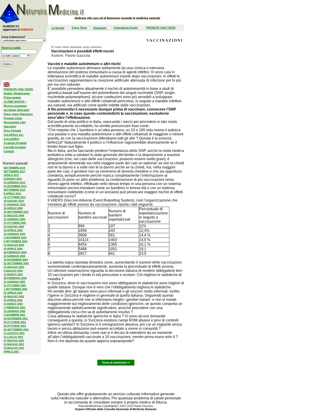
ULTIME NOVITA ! (15, 101)
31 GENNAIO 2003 (14, 281)
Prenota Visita (13, 118)
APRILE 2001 (11, 351)
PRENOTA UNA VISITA (161, 27)
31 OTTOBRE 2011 (15, 197)
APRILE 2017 (11, 175)
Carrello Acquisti (15, 147)
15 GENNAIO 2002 (14, 311)
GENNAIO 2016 (13, 178)
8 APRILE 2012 (12, 193)
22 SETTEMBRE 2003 (16, 263)
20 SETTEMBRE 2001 (16, 329)
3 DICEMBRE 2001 (14, 314)
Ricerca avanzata (15, 106)
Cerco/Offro (11, 139)
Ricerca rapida (11, 47)
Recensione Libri (15, 122)
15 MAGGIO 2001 (14, 348)
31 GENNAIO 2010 (14, 204)
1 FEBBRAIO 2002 (14, 307)
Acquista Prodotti (15, 143)
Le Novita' (58, 28)
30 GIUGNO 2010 (14, 200)
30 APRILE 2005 (13, 230)
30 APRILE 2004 (13, 248)
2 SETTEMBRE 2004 (15, 241)
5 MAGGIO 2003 (13, 270)
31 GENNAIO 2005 (14, 219)
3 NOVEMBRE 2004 (15, 237)
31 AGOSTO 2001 (14, 333)
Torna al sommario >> (116, 362)
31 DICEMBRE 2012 (15, 186)
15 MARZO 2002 (13, 303)
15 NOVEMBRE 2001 (16, 318)
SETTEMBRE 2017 (14, 171)
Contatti (9, 151)
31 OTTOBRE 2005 (15, 223)
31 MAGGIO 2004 (14, 245)
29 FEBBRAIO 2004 (15, 252)
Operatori (10, 126)
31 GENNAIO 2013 (14, 182)
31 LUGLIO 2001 (13, 336)
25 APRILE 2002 (13, 292)
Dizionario (99, 28)
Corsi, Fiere (79, 27)
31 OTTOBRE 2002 (15, 285)
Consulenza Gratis (126, 27)
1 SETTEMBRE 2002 (15, 289)
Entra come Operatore (18, 114)
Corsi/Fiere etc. (14, 134)
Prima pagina (12, 97)
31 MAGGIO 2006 (14, 215)
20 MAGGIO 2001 (14, 344)
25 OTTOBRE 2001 (15, 322)
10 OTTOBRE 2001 (15, 325)
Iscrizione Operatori (16, 110)
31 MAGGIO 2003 (14, 267)
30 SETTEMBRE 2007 (16, 211)
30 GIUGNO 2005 (14, 226)
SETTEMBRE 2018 (14, 167)
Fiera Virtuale (12, 130)
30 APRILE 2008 (13, 208)
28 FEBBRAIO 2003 (15, 278)
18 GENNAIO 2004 (14, 256)
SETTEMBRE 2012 (14, 189)
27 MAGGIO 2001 (14, 340)
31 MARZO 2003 (13, 274)
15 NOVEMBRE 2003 (16, 259)
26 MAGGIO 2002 (14, 296)
